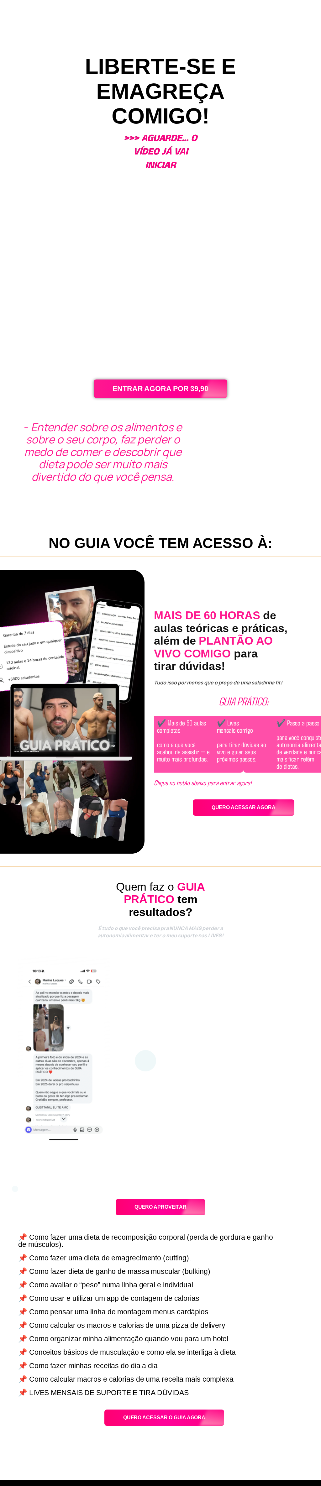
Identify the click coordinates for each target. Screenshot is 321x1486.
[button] (145, 1060)
